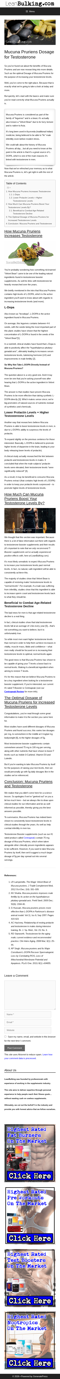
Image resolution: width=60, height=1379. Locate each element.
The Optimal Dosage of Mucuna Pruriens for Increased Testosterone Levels (28, 218)
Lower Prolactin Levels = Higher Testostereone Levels (27, 199)
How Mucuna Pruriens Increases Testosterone (29, 191)
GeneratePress (40, 1376)
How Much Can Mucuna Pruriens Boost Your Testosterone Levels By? (28, 206)
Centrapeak (29, 837)
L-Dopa (16, 194)
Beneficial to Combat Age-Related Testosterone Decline (28, 212)
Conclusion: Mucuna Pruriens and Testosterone (30, 223)
